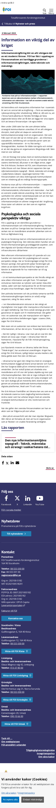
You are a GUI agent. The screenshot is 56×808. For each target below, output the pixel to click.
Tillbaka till (19, 23)
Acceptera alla (10, 799)
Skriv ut (50, 468)
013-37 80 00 (16, 667)
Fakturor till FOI (9, 610)
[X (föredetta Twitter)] (7, 462)
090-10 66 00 (16, 716)
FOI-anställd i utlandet (13, 744)
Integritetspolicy (26, 792)
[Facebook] (3, 462)
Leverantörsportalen (13, 605)
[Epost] (17, 462)
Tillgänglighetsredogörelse (40, 750)
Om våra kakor (8, 792)
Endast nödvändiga (32, 799)
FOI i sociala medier (11, 509)
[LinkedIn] (12, 462)
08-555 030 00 (17, 568)
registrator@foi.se (11, 575)
